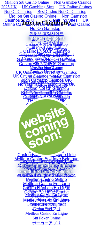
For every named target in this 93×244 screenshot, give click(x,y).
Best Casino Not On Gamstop (61, 11)
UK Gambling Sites (38, 7)
